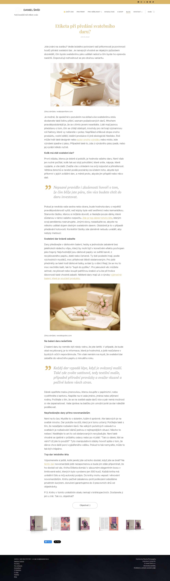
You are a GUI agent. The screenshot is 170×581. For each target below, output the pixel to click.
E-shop (16, 572)
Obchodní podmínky (149, 566)
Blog (15, 577)
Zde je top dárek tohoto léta (97, 217)
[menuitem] (69, 11)
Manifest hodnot (19, 561)
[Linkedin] (138, 2)
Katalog (16, 574)
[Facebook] (150, 2)
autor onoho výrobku (88, 139)
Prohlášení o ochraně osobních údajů (145, 568)
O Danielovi (17, 570)
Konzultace (17, 568)
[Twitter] (153, 2)
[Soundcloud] (144, 2)
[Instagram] (141, 2)
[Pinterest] (147, 2)
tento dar (49, 464)
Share (49, 542)
